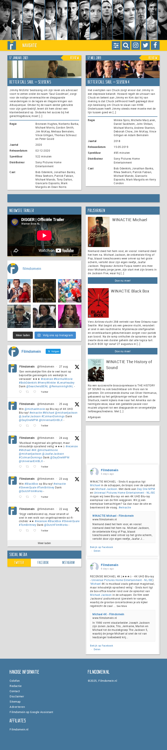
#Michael (48, 412)
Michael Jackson (106, 489)
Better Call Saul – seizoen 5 (30, 82)
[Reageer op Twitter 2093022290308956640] (21, 392)
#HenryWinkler (47, 382)
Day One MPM (146, 489)
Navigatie (30, 45)
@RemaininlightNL (61, 386)
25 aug (63, 404)
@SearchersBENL (37, 386)
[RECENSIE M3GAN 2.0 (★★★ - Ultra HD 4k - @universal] (69, 316)
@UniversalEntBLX (51, 420)
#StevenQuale (27, 487)
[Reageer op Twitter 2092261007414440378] (21, 426)
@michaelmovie (35, 409)
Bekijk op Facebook (101, 547)
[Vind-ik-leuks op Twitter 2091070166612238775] (36, 530)
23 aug (63, 478)
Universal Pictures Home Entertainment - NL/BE (124, 492)
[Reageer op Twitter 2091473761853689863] (21, 497)
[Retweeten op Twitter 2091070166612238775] (28, 530)
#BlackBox (31, 483)
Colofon (15, 681)
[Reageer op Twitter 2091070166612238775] (21, 530)
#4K (34, 450)
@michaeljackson (66, 412)
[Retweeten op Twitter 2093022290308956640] (28, 392)
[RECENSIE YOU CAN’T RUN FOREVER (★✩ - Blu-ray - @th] (19, 316)
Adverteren (17, 707)
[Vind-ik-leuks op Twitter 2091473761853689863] (36, 497)
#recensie (47, 379)
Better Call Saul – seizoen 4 (108, 82)
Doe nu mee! (123, 280)
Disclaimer (17, 696)
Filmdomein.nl (19, 729)
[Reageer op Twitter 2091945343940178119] (21, 466)
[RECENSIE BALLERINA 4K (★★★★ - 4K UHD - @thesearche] (44, 290)
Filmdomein (27, 366)
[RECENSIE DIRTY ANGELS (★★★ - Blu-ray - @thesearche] (44, 316)
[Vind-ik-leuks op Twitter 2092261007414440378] (36, 426)
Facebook (43, 562)
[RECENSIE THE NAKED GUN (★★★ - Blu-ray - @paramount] (19, 290)
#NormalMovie (63, 379)
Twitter (19, 562)
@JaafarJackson (30, 416)
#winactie (36, 412)
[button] (12, 20)
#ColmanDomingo (53, 416)
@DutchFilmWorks (31, 491)
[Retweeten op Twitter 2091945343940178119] (28, 466)
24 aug (63, 437)
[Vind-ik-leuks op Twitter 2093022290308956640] (36, 392)
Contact (15, 691)
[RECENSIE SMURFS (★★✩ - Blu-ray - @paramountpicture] (69, 290)
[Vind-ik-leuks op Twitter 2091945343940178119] (36, 466)
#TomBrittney (45, 487)
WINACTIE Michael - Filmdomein (113, 515)
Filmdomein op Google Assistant (31, 712)
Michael (95, 485)
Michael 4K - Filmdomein (108, 614)
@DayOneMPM (28, 420)
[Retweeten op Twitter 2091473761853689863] (28, 497)
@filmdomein (45, 366)
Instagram (68, 562)
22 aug (63, 509)
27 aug (63, 366)
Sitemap (15, 701)
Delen (97, 550)
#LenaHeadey (66, 382)
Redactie (16, 686)
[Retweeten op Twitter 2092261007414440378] (28, 426)
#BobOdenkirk (28, 382)
